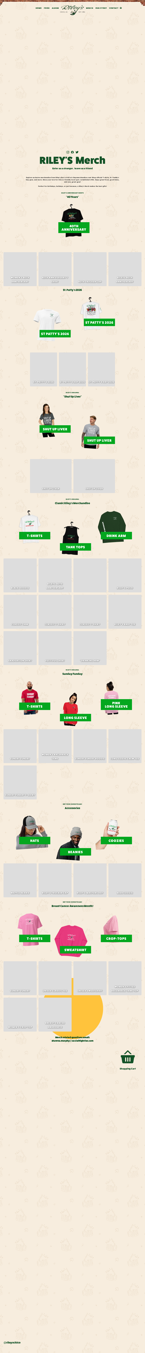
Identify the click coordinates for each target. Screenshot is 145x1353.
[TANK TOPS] (72, 527)
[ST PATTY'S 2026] (50, 313)
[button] (8, 269)
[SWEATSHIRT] (72, 930)
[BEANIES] (72, 832)
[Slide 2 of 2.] (90, 575)
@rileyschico (12, 1342)
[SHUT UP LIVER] (94, 420)
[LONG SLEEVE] (72, 697)
